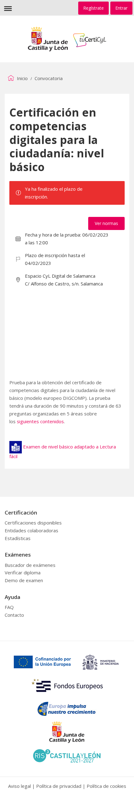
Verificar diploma (23, 572)
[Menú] (8, 8)
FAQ (9, 607)
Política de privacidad (58, 786)
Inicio (22, 78)
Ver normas (106, 223)
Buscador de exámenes (30, 565)
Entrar (121, 8)
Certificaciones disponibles (33, 523)
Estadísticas (18, 538)
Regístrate (93, 8)
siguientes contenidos (40, 421)
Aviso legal (19, 786)
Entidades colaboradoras (31, 530)
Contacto (14, 615)
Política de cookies (106, 786)
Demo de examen (24, 580)
